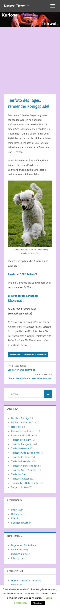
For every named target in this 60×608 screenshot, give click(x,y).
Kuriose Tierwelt (16, 6)
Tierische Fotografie (35, 354)
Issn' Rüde (16, 584)
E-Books (15, 518)
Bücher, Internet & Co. (23, 422)
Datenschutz (17, 513)
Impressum (17, 509)
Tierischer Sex (18, 474)
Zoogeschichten (19, 487)
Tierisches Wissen (20, 478)
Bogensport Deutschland (24, 545)
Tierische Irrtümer (20, 457)
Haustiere (15, 354)
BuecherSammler (20, 553)
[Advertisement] (30, 58)
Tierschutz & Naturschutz (24, 482)
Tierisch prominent (21, 439)
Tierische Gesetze (20, 448)
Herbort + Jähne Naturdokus (26, 580)
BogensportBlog (19, 549)
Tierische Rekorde (20, 461)
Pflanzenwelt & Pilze (22, 435)
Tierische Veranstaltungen (25, 465)
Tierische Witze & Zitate (23, 469)
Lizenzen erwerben (21, 522)
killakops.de (17, 558)
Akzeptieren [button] (38, 603)
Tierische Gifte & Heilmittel (25, 452)
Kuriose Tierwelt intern (23, 431)
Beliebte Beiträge (20, 418)
